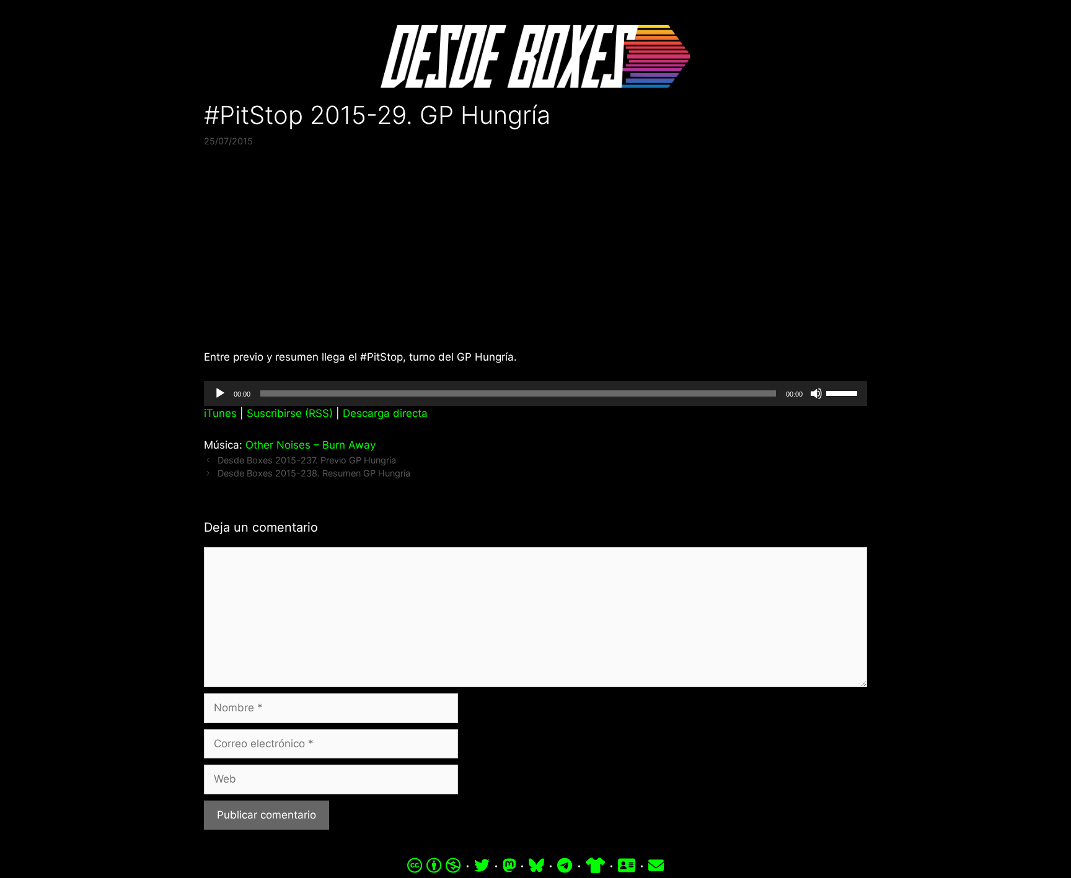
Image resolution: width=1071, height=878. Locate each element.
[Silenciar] (816, 393)
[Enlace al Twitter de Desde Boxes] (482, 865)
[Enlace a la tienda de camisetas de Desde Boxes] (595, 865)
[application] (535, 393)
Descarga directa (385, 413)
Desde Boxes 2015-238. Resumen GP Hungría (314, 473)
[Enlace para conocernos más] (626, 865)
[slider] (843, 392)
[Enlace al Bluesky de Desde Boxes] (536, 865)
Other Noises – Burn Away (310, 445)
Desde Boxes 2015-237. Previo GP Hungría (307, 460)
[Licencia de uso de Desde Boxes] (434, 865)
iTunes (220, 413)
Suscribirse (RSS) (290, 413)
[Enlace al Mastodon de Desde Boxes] (509, 865)
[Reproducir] (220, 393)
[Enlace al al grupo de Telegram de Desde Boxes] (564, 865)
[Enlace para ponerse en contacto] (656, 865)
